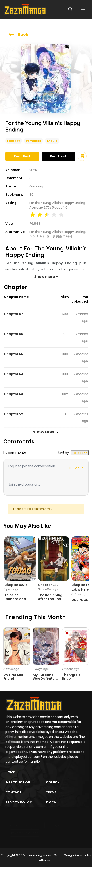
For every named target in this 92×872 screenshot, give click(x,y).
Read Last (58, 156)
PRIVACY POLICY (18, 802)
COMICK (52, 782)
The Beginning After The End (50, 597)
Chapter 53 (13, 394)
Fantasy (13, 141)
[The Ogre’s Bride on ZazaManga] (75, 646)
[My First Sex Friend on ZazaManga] (17, 646)
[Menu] (83, 9)
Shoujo (52, 141)
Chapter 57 (13, 314)
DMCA (51, 802)
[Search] (70, 9)
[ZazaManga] (25, 9)
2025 (33, 170)
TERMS (51, 792)
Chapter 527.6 (15, 585)
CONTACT (13, 792)
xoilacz (37, 825)
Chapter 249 (48, 585)
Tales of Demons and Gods (15, 599)
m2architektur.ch (24, 833)
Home (10, 772)
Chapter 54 (13, 374)
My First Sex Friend (13, 677)
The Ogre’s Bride (71, 677)
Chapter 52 (13, 414)
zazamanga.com (39, 855)
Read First (22, 156)
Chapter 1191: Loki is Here (81, 587)
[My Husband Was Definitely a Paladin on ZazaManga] (46, 646)
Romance (33, 141)
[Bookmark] (82, 156)
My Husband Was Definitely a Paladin (45, 679)
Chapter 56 (13, 334)
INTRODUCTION (17, 782)
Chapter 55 (13, 354)
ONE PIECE (79, 600)
